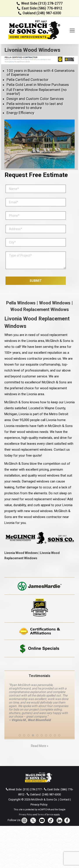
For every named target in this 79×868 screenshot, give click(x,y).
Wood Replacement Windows (39, 309)
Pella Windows (21, 302)
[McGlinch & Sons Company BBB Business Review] (39, 664)
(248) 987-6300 (48, 13)
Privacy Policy (39, 804)
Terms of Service (46, 814)
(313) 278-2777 (50, 3)
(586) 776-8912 (50, 8)
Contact (65, 799)
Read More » (39, 746)
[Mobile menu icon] (72, 30)
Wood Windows (54, 302)
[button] (20, 735)
